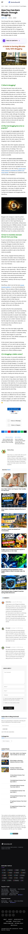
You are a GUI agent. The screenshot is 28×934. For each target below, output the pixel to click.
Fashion (5, 877)
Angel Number (4, 893)
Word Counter (13, 889)
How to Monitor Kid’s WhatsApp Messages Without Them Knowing (7, 441)
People (10, 872)
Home (2, 6)
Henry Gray (4, 17)
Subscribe (5, 729)
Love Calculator (4, 890)
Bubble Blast (4, 901)
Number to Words (15, 891)
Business (11, 870)
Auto (11, 877)
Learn (4, 872)
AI (22, 880)
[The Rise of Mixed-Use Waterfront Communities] (14, 520)
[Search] (26, 2)
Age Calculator (4, 889)
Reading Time (13, 890)
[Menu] (2, 2)
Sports (9, 880)
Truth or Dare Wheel (18, 901)
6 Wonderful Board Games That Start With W (17, 786)
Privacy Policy (17, 921)
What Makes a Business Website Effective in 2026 (13, 509)
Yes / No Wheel (4, 902)
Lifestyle (17, 872)
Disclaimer (9, 921)
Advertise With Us (18, 919)
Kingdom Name (12, 894)
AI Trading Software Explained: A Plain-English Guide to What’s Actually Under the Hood (13, 571)
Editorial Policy (19, 923)
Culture (23, 872)
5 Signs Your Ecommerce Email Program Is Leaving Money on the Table (13, 550)
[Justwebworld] (14, 2)
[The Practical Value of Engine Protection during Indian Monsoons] (14, 582)
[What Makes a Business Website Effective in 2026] (14, 500)
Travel (16, 875)
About (5, 919)
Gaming (22, 875)
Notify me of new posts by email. (12, 702)
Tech (4, 870)
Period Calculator (5, 891)
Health (4, 875)
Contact (10, 919)
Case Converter (21, 889)
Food (16, 877)
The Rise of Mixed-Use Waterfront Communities (10, 530)
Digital (6, 6)
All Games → (13, 902)
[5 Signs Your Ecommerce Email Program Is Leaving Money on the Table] (14, 541)
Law (4, 880)
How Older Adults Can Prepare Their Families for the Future (13, 489)
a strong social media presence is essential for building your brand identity (13, 170)
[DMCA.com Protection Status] (14, 834)
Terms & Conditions (8, 923)
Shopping (17, 880)
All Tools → (20, 894)
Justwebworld (15, 928)
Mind (22, 877)
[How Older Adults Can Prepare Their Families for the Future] (14, 480)
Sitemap (8, 929)
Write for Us (14, 925)
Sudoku (10, 901)
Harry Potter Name (14, 893)
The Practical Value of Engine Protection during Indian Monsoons (12, 592)
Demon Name (4, 894)
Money (14, 17)
